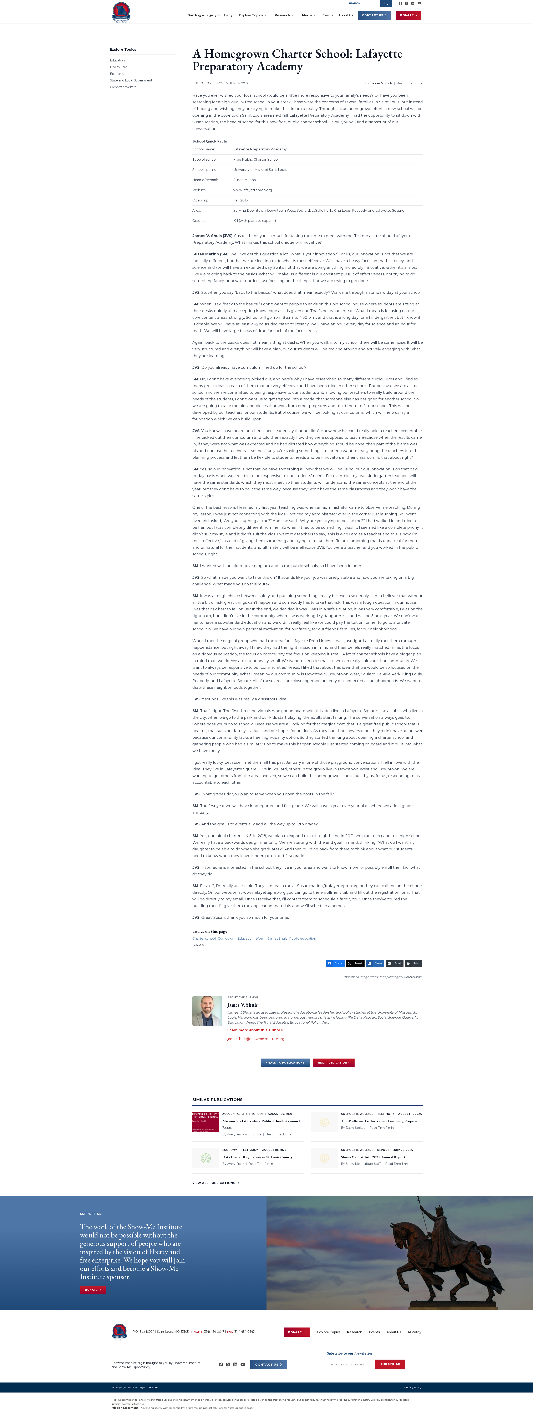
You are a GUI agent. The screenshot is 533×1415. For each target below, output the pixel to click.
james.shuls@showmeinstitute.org (255, 1039)
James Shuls (277, 938)
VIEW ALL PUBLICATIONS (213, 1183)
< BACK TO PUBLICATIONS (285, 1062)
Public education (302, 938)
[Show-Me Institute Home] (121, 12)
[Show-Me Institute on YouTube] (419, 3)
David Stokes (355, 1128)
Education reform (251, 938)
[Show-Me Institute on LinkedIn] (412, 3)
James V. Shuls (381, 83)
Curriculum (226, 938)
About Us (345, 15)
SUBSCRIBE (390, 1364)
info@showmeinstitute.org (128, 1403)
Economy (117, 74)
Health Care (118, 67)
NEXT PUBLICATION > (334, 1062)
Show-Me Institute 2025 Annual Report (373, 1157)
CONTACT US (266, 1364)
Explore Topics (251, 15)
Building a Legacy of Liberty (210, 15)
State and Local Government (131, 80)
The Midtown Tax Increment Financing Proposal (379, 1121)
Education (117, 60)
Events (328, 15)
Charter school (204, 938)
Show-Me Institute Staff (363, 1164)
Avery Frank (235, 1134)
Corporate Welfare (123, 87)
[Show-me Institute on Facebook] (400, 3)
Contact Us (372, 15)
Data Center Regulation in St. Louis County (257, 1157)
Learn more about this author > (255, 1030)
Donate (407, 15)
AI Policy (414, 1332)
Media (307, 15)
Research (282, 15)
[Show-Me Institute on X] (406, 3)
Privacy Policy (412, 1387)
